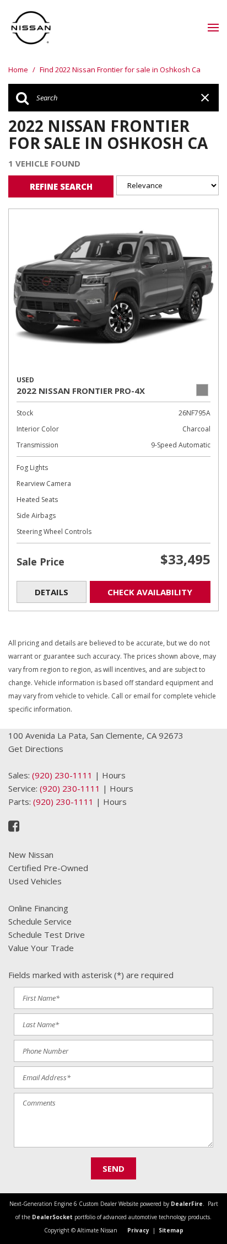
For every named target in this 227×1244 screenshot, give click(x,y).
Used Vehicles (35, 881)
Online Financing (38, 908)
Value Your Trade (41, 947)
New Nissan (30, 854)
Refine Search (61, 186)
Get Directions (35, 748)
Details (51, 591)
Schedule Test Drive (46, 934)
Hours (114, 775)
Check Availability (149, 591)
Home (19, 69)
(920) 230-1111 (62, 775)
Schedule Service (40, 921)
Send (113, 1168)
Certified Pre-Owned (48, 867)
